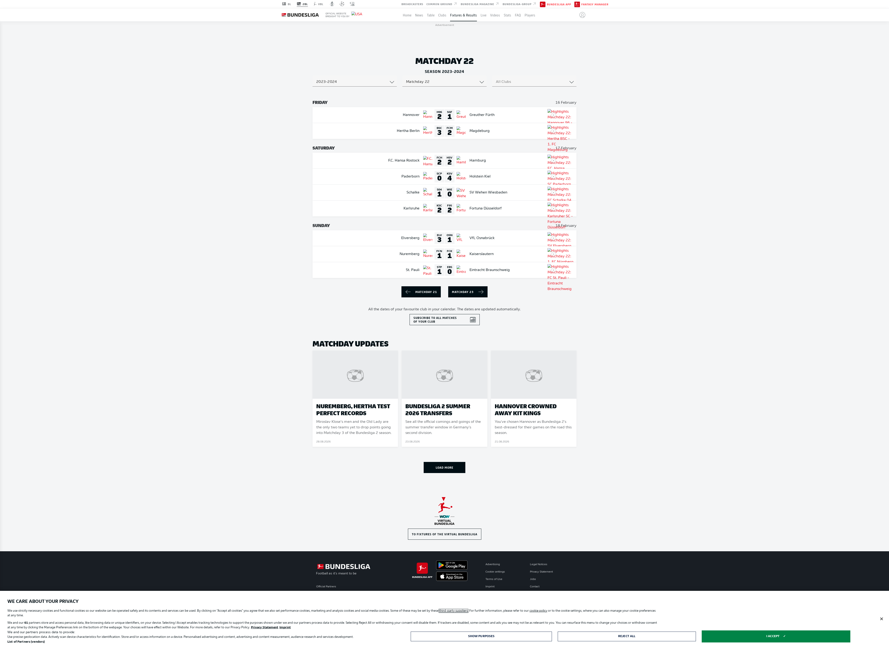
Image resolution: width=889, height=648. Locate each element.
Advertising (492, 564)
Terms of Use (493, 579)
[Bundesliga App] (542, 4)
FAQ (518, 14)
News (419, 14)
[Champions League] (342, 4)
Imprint (490, 586)
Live (483, 14)
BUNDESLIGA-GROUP (517, 4)
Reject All (626, 636)
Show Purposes (481, 636)
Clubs (442, 14)
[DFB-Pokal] (332, 4)
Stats (507, 14)
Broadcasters (412, 4)
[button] (580, 14)
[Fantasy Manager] (577, 4)
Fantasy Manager (594, 4)
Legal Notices (538, 564)
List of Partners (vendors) (26, 641)
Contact (534, 586)
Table (431, 14)
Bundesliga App (559, 4)
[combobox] (354, 82)
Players (530, 14)
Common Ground (439, 4)
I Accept (772, 636)
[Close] (881, 619)
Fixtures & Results (463, 14)
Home (407, 14)
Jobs (533, 579)
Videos (495, 14)
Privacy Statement (541, 571)
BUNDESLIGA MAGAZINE (478, 4)
